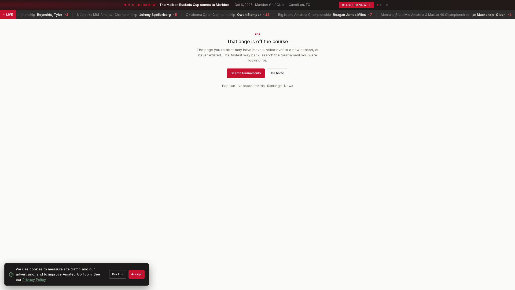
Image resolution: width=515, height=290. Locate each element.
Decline (117, 274)
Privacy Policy (34, 279)
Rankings (274, 86)
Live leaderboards (250, 86)
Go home (277, 73)
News (288, 86)
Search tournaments (246, 73)
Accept (136, 274)
